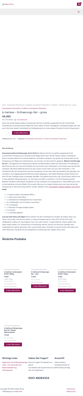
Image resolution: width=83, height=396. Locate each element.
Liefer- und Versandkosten (12, 365)
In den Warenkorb (21, 133)
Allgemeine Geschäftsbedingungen (15, 362)
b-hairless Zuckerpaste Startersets (37, 105)
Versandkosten (22, 119)
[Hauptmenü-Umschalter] (79, 12)
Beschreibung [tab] (7, 148)
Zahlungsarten (7, 370)
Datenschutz (71, 391)
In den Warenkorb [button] (13, 290)
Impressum (71, 389)
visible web (18, 391)
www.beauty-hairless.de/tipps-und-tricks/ (64, 187)
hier (33, 370)
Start (4, 105)
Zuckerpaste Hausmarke (15, 105)
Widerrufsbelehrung (9, 368)
